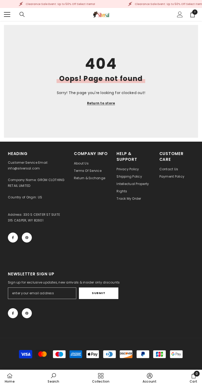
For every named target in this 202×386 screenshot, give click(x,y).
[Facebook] (13, 238)
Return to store (101, 103)
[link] (53, 378)
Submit (98, 293)
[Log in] (180, 14)
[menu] (7, 14)
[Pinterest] (27, 238)
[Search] (22, 14)
